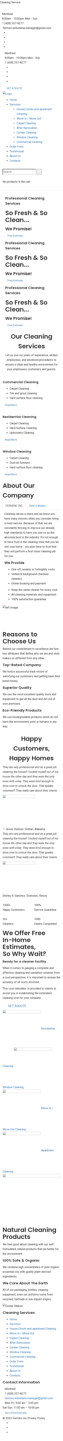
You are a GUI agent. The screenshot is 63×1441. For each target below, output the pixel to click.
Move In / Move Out (29, 118)
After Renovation (27, 128)
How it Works (37, 505)
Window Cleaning (27, 137)
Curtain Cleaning (26, 132)
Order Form (16, 146)
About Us (15, 156)
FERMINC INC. (14, 505)
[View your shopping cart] (4, 177)
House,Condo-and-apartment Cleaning (33, 1328)
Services (15, 104)
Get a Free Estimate (16, 1413)
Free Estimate (15, 235)
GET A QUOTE (14, 88)
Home (13, 99)
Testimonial (17, 151)
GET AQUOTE (17, 1006)
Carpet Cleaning (26, 123)
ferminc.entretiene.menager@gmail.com (29, 1398)
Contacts (15, 160)
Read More (11, 405)
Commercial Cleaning (29, 142)
